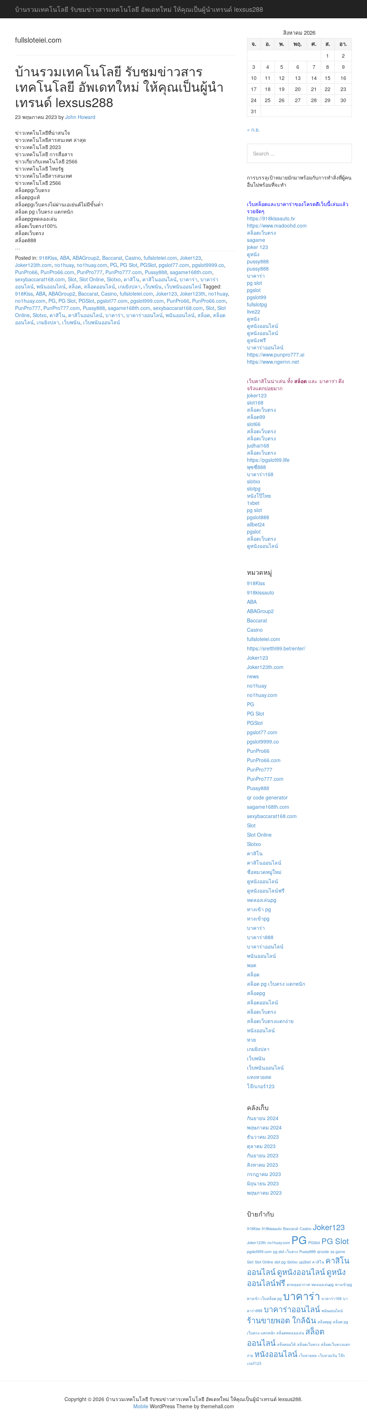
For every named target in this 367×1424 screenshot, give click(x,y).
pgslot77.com (174, 264)
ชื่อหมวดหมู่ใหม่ (264, 871)
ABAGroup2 (85, 257)
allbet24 (256, 524)
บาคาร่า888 (260, 937)
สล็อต (74, 286)
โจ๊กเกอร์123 (261, 1086)
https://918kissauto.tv (271, 218)
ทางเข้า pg (259, 909)
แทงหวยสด (259, 1076)
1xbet (253, 502)
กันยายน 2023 (262, 1155)
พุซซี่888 (256, 466)
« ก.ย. (253, 129)
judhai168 (258, 445)
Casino (133, 257)
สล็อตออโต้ (286, 1344)
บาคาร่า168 (260, 474)
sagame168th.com (191, 272)
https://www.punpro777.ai (275, 354)
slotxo (253, 481)
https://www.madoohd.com (277, 225)
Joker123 (190, 257)
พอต (251, 965)
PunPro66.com (57, 272)
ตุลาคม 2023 (261, 1146)
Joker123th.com (33, 264)
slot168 (255, 402)
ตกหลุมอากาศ (298, 1284)
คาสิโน (131, 279)
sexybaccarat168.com (40, 279)
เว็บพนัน (152, 286)
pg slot (254, 282)
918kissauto (260, 592)
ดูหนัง (253, 254)
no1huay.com (92, 264)
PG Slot (128, 264)
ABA (65, 257)
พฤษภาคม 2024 (264, 1127)
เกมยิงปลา (129, 286)
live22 (253, 311)
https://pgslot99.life (268, 459)
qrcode (323, 1251)
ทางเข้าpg (258, 918)
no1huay (64, 264)
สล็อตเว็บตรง (261, 232)
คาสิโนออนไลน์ (159, 279)
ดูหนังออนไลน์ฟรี (266, 890)
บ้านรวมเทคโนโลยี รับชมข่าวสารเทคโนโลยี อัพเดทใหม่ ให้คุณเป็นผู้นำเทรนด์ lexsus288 (119, 86)
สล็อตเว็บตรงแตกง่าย (270, 1020)
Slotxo (114, 279)
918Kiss (48, 257)
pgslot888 (258, 517)
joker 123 (257, 246)
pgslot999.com (147, 300)
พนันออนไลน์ (51, 286)
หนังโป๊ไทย (259, 495)
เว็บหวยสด (308, 1355)
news (253, 676)
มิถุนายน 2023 (263, 1183)
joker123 (257, 395)
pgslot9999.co (208, 264)
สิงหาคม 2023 (262, 1164)
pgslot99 (256, 297)
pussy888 (258, 261)
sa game (337, 1251)
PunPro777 (90, 272)
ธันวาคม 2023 (263, 1136)
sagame (256, 239)
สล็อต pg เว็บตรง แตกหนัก (276, 983)
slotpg (254, 488)
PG (113, 264)
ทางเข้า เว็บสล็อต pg (264, 1298)
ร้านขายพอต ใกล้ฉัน (281, 1319)
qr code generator (267, 797)
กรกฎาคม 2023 (264, 1173)
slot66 (254, 423)
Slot (72, 279)
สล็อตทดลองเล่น (290, 1332)
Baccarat (112, 257)
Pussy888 (156, 272)
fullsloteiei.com (160, 257)
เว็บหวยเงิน (327, 1355)
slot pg (280, 1262)
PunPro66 (26, 272)
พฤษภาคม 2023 (264, 1192)
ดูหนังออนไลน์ (262, 325)
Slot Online (91, 279)
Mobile (140, 1406)
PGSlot (148, 264)
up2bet (305, 1262)
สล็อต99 (256, 416)
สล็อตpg (256, 993)
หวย (251, 1039)
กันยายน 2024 (262, 1118)
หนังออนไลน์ (261, 1030)
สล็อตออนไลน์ (99, 286)
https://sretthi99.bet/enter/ (276, 648)
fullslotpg (257, 304)
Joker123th (192, 293)
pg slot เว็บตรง (285, 1251)
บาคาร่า (188, 279)
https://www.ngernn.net (273, 361)
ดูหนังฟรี (256, 340)
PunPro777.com (123, 272)
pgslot (254, 289)
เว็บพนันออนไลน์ (183, 286)
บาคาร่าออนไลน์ (144, 315)
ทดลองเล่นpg (261, 899)
